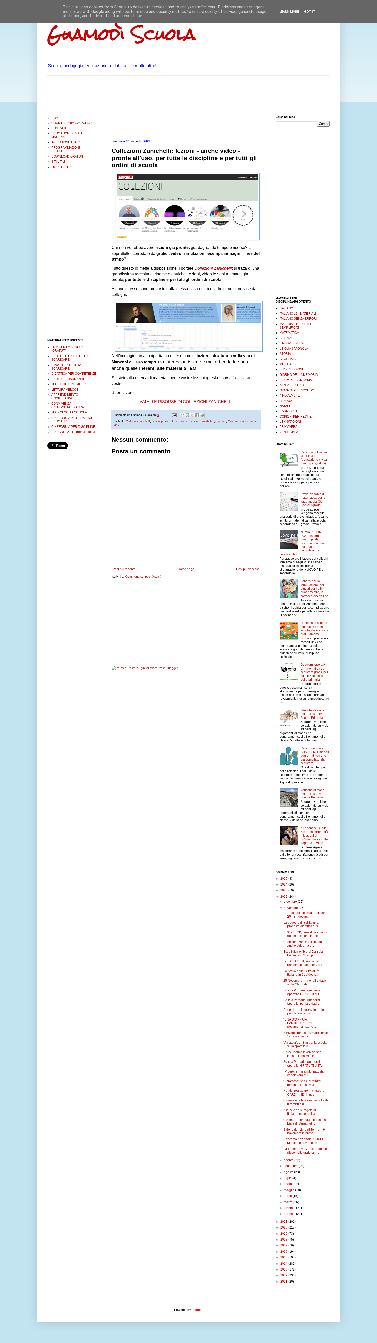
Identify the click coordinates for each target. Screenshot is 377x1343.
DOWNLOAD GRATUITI (67, 156)
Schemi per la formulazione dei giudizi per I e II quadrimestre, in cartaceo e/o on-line (314, 588)
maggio (289, 1190)
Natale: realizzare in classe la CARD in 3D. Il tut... (303, 1092)
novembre (291, 908)
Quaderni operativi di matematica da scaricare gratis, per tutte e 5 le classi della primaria (314, 672)
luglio (288, 1178)
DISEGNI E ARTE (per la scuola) (73, 432)
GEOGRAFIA (288, 359)
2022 (284, 896)
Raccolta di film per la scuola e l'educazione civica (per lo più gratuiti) (314, 458)
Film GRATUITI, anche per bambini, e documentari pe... (305, 963)
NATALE (285, 406)
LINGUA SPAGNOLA (294, 348)
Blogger (197, 1310)
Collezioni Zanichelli (213, 268)
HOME (56, 118)
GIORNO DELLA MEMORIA (299, 375)
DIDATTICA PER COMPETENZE (73, 374)
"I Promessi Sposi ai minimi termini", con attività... (302, 1083)
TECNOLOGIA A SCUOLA (69, 412)
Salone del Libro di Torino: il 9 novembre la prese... (304, 1131)
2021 (284, 1221)
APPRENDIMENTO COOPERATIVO (64, 396)
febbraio (290, 1208)
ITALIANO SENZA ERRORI (298, 318)
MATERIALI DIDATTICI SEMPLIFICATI (295, 325)
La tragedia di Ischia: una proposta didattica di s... (301, 924)
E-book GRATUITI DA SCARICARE (66, 366)
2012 (284, 1275)
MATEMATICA (289, 333)
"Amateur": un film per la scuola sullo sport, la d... (305, 1044)
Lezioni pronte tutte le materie (170, 421)
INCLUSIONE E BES (65, 142)
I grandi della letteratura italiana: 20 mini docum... (305, 914)
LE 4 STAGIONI (290, 421)
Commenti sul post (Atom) (143, 576)
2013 (284, 1269)
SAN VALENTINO (292, 385)
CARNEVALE (289, 411)
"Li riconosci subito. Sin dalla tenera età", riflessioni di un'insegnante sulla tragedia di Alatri (315, 835)
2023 (284, 890)
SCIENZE (286, 338)
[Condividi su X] (192, 415)
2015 (284, 1257)
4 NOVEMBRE (290, 395)
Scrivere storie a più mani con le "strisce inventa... (305, 1034)
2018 (284, 1239)
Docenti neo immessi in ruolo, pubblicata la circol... (304, 1011)
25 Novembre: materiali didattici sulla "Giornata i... (305, 982)
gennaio (290, 1214)
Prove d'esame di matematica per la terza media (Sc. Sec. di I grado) (313, 499)
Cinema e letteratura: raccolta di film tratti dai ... (305, 1102)
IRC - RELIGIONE (292, 369)
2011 (284, 1281)
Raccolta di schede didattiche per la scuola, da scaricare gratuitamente (315, 628)
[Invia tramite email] (182, 415)
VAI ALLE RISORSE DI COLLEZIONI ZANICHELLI (186, 402)
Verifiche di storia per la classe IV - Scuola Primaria (312, 714)
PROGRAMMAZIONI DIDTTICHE (65, 149)
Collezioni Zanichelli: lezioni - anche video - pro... (303, 943)
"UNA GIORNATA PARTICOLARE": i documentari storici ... (300, 1023)
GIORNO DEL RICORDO (297, 390)
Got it (309, 11)
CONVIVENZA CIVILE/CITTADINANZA (67, 405)
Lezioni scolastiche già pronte (208, 421)
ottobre (289, 1160)
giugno (289, 1184)
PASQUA (286, 401)
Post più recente (124, 569)
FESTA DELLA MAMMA (296, 380)
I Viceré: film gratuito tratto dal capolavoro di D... (303, 1073)
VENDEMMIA (289, 432)
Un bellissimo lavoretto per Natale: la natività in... (302, 1053)
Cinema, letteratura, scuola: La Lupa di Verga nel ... (304, 1121)
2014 (284, 1263)
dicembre (291, 901)
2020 (284, 1227)
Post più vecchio (247, 569)
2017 (284, 1245)
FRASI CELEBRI (62, 167)
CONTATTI (58, 128)
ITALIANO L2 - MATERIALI (298, 313)
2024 (284, 884)
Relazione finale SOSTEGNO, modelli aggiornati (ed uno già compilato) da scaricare (315, 756)
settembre (291, 1166)
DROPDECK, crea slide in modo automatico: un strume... (305, 934)
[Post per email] (174, 415)
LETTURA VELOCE (64, 389)
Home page (186, 569)
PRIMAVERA (288, 427)
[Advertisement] (140, 94)
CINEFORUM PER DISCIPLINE (73, 427)
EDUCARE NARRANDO (68, 379)
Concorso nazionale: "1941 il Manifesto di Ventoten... (303, 1140)
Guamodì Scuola (121, 34)
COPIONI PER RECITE (296, 416)
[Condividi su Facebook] (197, 415)
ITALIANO (286, 308)
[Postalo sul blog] (187, 415)
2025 (284, 878)
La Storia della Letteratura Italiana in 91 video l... (301, 972)
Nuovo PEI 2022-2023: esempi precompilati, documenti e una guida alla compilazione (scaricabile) (302, 543)
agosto (289, 1172)
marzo (288, 1202)
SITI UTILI (58, 161)
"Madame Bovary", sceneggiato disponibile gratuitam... (305, 1150)
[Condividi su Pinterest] (202, 415)
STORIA (285, 354)
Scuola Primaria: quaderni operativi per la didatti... (301, 1001)
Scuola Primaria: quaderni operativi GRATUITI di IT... (303, 992)
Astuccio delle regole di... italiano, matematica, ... (301, 1112)
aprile (288, 1196)
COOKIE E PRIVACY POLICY (71, 123)
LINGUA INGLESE (292, 343)
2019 (284, 1233)
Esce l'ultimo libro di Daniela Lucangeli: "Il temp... (303, 953)
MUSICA (286, 364)
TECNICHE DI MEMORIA (68, 384)
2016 (284, 1251)
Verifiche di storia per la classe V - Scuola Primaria (312, 793)
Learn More (289, 11)
